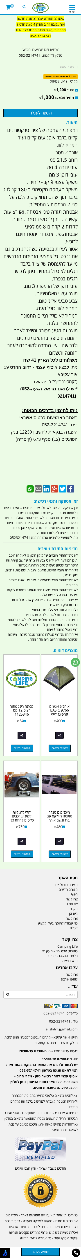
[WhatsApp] (30, 488)
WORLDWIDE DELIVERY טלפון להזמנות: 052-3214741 (40, 52)
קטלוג (63, 67)
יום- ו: (42, 1073)
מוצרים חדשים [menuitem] (68, 889)
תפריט (72, 11)
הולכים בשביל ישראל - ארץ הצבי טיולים (40, 1168)
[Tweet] (62, 488)
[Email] (38, 488)
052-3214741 (40, 36)
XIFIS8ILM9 (59, 81)
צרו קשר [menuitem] (72, 899)
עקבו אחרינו (67, 967)
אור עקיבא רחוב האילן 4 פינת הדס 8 (40, 24)
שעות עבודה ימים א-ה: (48, 1051)
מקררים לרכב (42, 1226)
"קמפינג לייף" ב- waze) (55, 381)
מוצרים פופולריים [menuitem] (66, 884)
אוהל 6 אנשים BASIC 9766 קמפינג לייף (59, 710)
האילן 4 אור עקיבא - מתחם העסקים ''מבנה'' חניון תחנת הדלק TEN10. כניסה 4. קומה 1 (41, 1040)
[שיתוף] (59, 735)
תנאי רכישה (70, 960)
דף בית (74, 67)
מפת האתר (68, 878)
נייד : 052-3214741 (63, 1021)
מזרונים (25, 1226)
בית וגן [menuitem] (73, 913)
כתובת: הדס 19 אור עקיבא (60, 951)
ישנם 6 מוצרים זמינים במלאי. (60, 76)
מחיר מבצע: (64, 97)
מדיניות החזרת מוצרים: (57, 548)
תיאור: (72, 122)
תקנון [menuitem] (74, 909)
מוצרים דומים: (65, 650)
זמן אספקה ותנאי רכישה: (56, 501)
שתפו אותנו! (69, 979)
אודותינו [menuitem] (72, 904)
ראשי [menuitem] (74, 894)
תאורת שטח (62, 1226)
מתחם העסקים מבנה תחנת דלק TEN (41, 30)
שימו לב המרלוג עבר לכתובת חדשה (40, 18)
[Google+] (54, 488)
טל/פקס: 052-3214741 (60, 1013)
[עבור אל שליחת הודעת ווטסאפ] (75, 662)
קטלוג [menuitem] (74, 928)
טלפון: (74, 956)
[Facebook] (70, 488)
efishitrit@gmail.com (62, 1029)
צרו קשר (70, 939)
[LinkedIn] (46, 488)
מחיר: (64, 90)
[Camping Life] (41, 7)
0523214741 (58, 956)
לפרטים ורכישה (60, 748)
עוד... (73, 986)
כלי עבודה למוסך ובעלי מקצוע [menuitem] (58, 923)
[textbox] (40, 30)
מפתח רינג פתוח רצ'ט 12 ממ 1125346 (22, 710)
